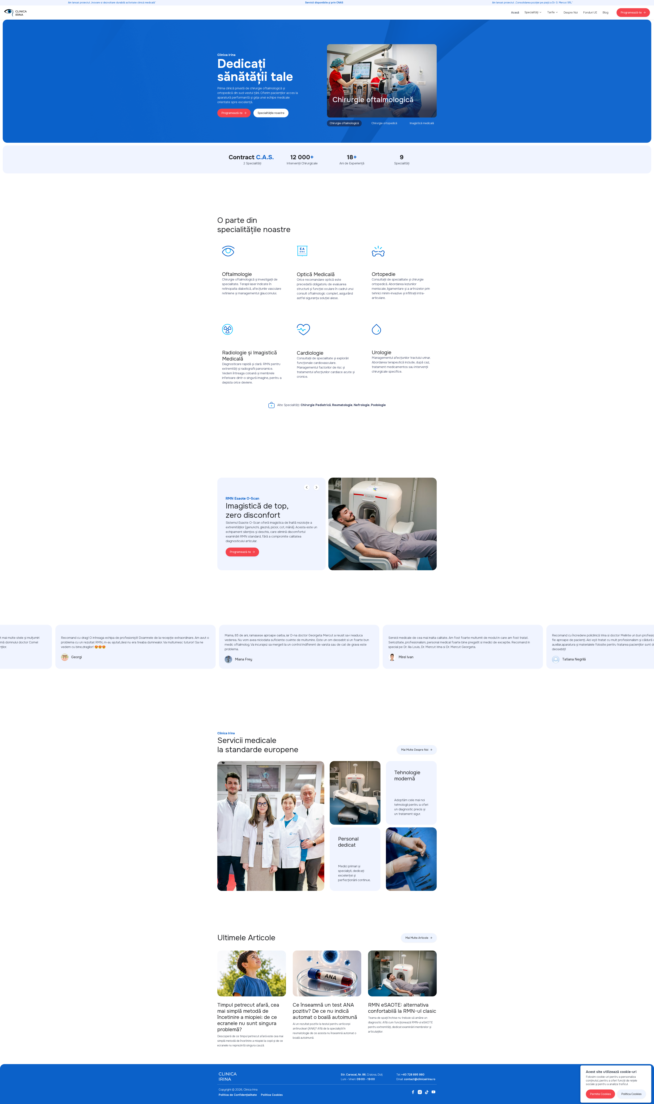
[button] (533, 12)
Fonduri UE (590, 12)
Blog (605, 12)
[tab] (344, 123)
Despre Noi (571, 12)
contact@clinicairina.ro (419, 1079)
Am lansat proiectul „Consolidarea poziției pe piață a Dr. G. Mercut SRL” (532, 2)
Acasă (515, 12)
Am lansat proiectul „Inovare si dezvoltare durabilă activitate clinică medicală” (112, 2)
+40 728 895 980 (412, 1074)
